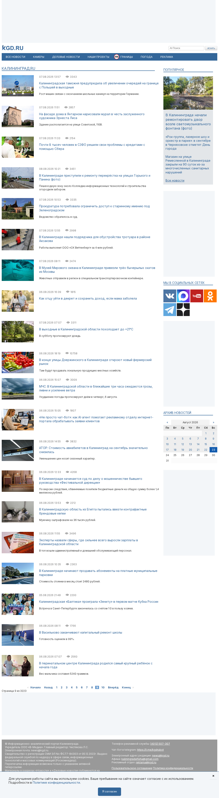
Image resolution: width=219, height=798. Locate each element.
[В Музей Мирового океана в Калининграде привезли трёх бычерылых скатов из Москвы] (18, 280)
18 (175, 449)
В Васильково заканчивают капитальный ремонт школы (80, 632)
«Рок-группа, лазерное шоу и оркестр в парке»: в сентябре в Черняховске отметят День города (188, 142)
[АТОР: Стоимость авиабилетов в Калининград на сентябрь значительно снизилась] (18, 460)
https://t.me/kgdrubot (150, 749)
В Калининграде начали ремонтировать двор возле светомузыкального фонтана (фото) (188, 121)
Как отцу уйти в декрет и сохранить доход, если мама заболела (88, 298)
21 (198, 449)
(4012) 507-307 (160, 743)
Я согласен (109, 791)
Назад (48, 687)
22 (205, 449)
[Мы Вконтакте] (170, 301)
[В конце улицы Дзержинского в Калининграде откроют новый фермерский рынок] (18, 372)
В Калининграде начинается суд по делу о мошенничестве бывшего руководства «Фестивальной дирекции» (90, 480)
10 (103, 687)
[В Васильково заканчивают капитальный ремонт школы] (18, 644)
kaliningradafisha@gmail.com (139, 759)
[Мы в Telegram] (170, 315)
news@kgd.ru (160, 755)
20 (190, 449)
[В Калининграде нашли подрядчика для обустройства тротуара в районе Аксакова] (18, 249)
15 (205, 444)
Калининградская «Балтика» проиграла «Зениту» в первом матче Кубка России (98, 601)
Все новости (175, 180)
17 (167, 449)
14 (198, 444)
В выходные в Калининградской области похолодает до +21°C (86, 329)
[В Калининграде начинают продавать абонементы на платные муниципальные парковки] (18, 583)
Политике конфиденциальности (56, 782)
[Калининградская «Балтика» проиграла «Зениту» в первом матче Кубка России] (18, 614)
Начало (35, 687)
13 (190, 444)
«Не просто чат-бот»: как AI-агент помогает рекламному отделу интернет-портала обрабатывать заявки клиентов (96, 419)
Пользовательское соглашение (132, 768)
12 (182, 444)
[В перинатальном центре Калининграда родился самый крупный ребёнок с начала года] (18, 675)
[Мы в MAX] (183, 301)
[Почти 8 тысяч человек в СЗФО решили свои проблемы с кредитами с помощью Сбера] (18, 156)
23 (213, 449)
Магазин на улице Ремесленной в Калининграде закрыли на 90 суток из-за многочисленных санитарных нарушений (188, 164)
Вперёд (113, 687)
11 (175, 444)
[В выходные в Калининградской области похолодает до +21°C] (18, 341)
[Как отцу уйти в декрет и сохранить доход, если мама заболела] (18, 310)
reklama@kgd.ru (146, 762)
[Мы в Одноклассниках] (210, 301)
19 (182, 449)
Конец (126, 687)
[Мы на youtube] (197, 301)
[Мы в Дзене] (183, 315)
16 (213, 444)
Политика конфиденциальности (173, 768)
